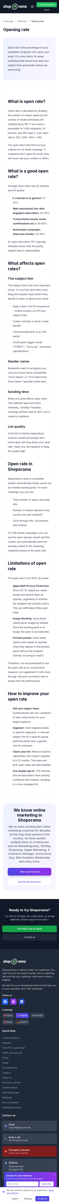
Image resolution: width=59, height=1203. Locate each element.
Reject (15, 1198)
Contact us (29, 937)
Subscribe (46, 1184)
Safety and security (12, 1052)
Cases (5, 1062)
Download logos (10, 1092)
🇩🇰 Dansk (8, 1015)
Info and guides (10, 1102)
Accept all (42, 1198)
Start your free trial (29, 871)
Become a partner (11, 1082)
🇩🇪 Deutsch (22, 1022)
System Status (9, 1087)
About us (7, 1077)
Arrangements (9, 1067)
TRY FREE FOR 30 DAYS (29, 928)
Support (6, 1072)
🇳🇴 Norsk (8, 1022)
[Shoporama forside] (15, 6)
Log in (47, 9)
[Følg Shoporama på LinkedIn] (22, 1002)
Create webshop (47, 4)
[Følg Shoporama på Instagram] (13, 1002)
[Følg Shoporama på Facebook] (5, 1002)
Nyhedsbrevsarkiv (11, 1107)
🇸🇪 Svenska (37, 1015)
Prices (5, 1057)
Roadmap (7, 1097)
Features (6, 1042)
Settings (28, 1198)
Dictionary (22, 21)
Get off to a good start (13, 1047)
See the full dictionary (29, 881)
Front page (8, 21)
